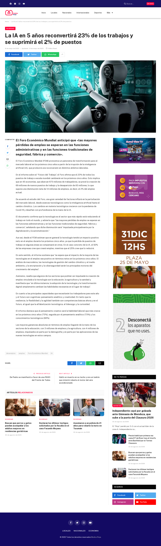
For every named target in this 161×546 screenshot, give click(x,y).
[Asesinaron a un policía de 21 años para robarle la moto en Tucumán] (88, 407)
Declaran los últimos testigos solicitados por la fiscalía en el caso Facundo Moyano (54, 426)
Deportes (98, 13)
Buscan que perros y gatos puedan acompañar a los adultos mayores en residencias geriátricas (18, 427)
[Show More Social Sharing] (62, 54)
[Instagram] (19, 4)
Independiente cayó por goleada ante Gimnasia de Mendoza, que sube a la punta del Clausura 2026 (133, 414)
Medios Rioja (96, 537)
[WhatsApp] (7, 165)
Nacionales (66, 13)
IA (51, 353)
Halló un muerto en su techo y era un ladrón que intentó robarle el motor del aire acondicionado (79, 380)
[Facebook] (10, 4)
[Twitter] (7, 152)
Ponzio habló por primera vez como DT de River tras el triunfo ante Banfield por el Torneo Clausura (142, 439)
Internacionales (82, 13)
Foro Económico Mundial (38, 353)
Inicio (44, 13)
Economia (94, 531)
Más (108, 13)
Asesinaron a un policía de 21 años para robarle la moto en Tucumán (87, 426)
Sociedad (10, 28)
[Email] (7, 159)
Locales (54, 13)
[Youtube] (24, 4)
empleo (22, 353)
